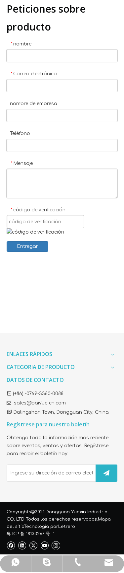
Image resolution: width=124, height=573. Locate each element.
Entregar (27, 246)
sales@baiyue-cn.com (40, 402)
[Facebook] (11, 545)
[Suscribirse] (106, 473)
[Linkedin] (22, 545)
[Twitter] (33, 545)
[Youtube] (44, 545)
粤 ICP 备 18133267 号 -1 (31, 534)
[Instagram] (56, 545)
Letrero (66, 526)
